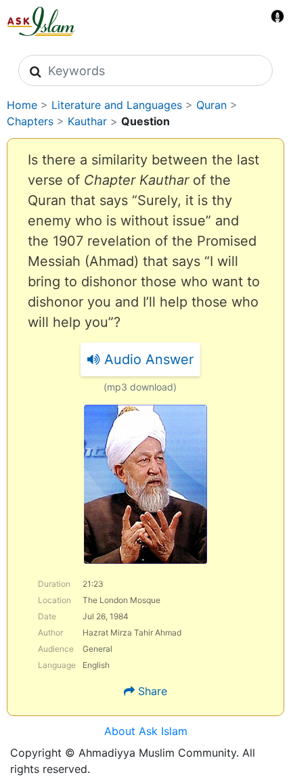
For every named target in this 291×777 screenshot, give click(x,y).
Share (152, 691)
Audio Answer (147, 359)
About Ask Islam (145, 731)
